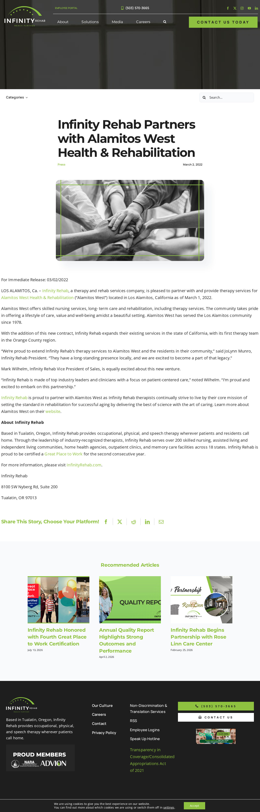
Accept (194, 806)
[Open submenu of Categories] (26, 97)
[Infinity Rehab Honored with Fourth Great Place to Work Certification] (58, 599)
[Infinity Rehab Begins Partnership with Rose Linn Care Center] (201, 599)
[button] (164, 22)
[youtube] (249, 8)
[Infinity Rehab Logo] (24, 8)
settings (168, 807)
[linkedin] (256, 8)
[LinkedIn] (147, 521)
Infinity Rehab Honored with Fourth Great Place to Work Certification (57, 637)
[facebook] (227, 8)
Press (62, 164)
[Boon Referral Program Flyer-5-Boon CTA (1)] (216, 730)
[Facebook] (106, 521)
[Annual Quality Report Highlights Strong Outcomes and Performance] (130, 599)
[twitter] (234, 8)
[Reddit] (133, 521)
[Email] (161, 521)
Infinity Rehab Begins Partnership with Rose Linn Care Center (198, 637)
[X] (119, 521)
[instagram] (242, 8)
